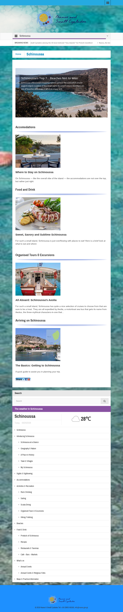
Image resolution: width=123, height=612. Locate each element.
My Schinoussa (26, 467)
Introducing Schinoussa (25, 436)
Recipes (24, 542)
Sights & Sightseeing (24, 473)
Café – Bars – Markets (29, 554)
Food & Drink (22, 529)
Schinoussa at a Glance (30, 442)
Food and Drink (25, 190)
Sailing (23, 498)
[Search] (105, 401)
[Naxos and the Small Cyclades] (61, 19)
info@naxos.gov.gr (81, 607)
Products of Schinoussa (30, 535)
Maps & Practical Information (28, 579)
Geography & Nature (28, 448)
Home (18, 54)
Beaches (20, 523)
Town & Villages (27, 461)
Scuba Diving (26, 504)
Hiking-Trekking (27, 517)
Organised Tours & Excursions (34, 255)
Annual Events (26, 566)
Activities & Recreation (25, 486)
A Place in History (27, 455)
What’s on (20, 560)
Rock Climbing (26, 492)
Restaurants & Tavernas (30, 548)
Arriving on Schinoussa (30, 320)
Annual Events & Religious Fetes (33, 573)
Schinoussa (21, 430)
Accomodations (25, 127)
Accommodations (23, 480)
